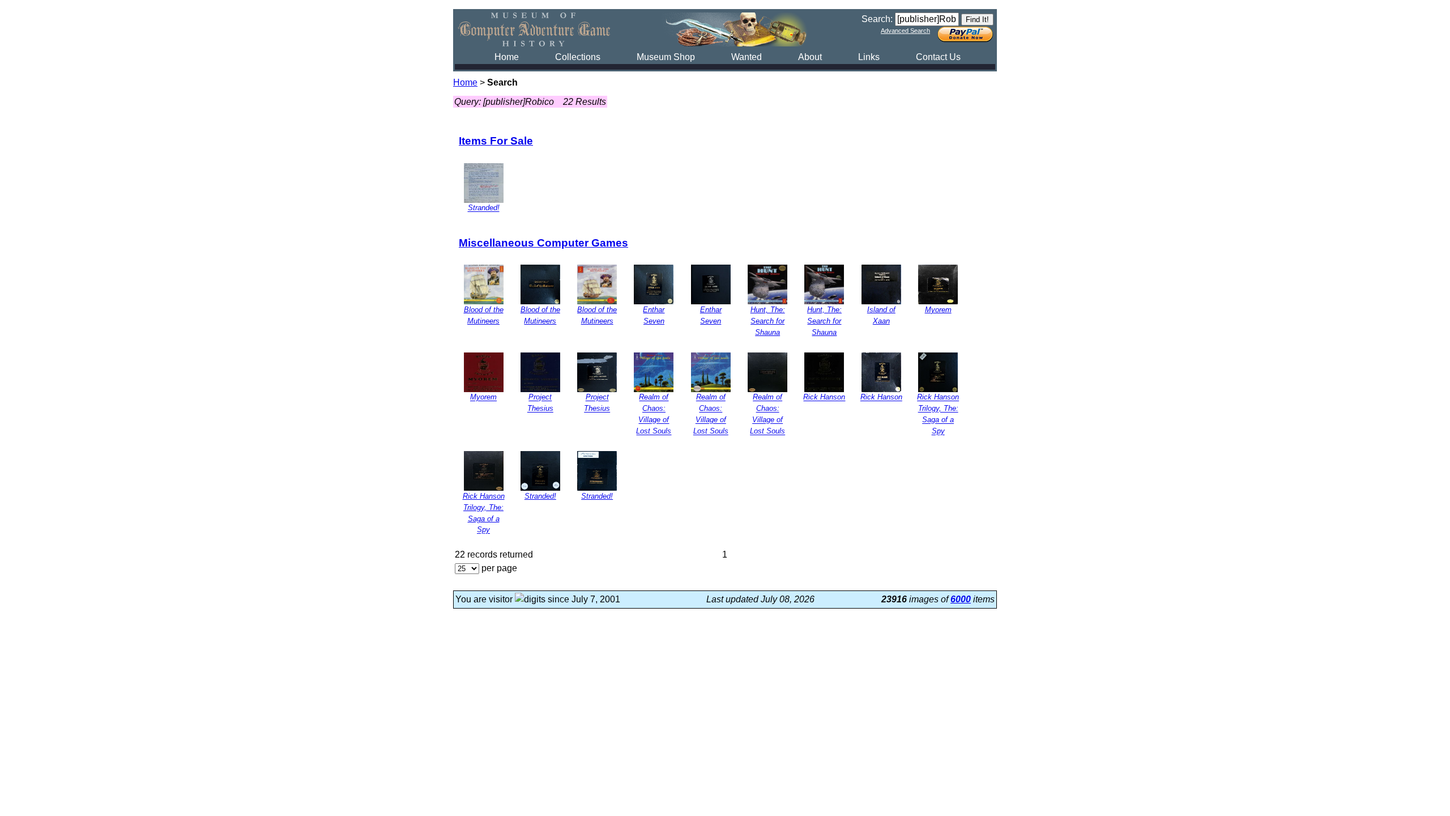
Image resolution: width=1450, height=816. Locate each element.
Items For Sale (496, 141)
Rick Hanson (824, 397)
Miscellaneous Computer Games (543, 243)
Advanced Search (905, 30)
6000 (960, 599)
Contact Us (938, 57)
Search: (877, 19)
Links (869, 57)
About (810, 57)
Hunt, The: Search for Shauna (767, 321)
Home (506, 57)
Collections (577, 57)
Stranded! (484, 208)
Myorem (938, 309)
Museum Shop (666, 57)
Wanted (746, 57)
